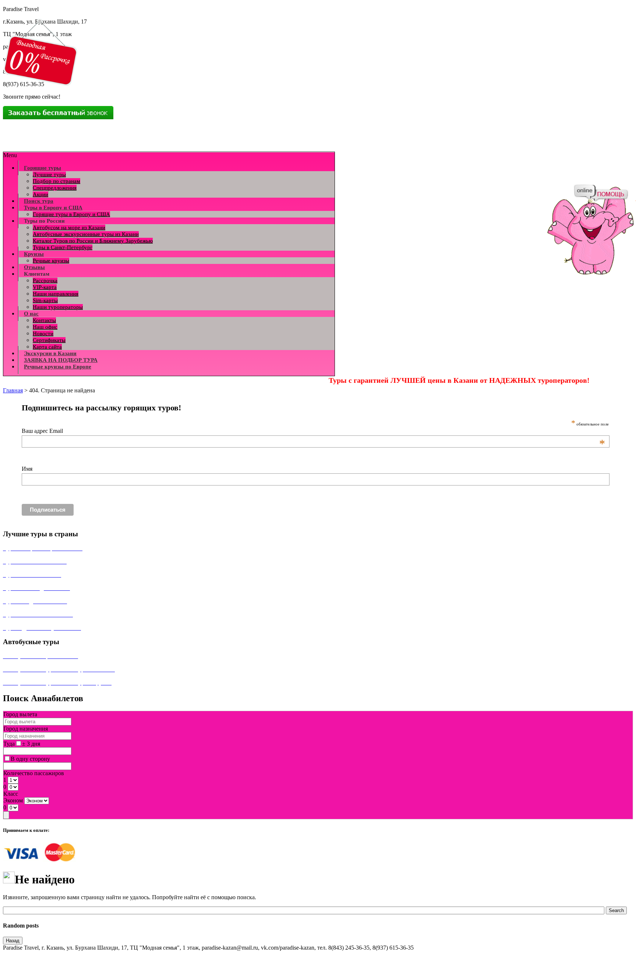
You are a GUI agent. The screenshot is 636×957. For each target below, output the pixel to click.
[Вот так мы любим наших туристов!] (590, 230)
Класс (10, 794)
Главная (13, 390)
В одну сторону (30, 759)
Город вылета (20, 714)
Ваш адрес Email (313, 431)
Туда (9, 744)
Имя (27, 469)
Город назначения (25, 728)
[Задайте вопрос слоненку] (601, 193)
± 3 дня (31, 744)
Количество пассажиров (33, 773)
